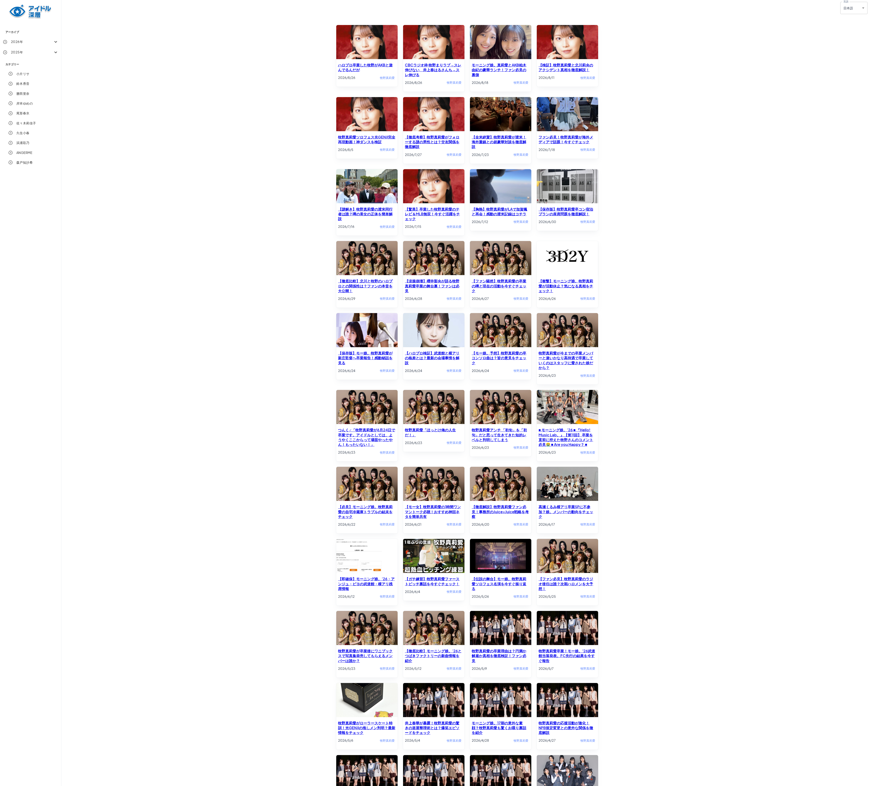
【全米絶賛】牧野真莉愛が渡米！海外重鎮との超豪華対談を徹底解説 (499, 142)
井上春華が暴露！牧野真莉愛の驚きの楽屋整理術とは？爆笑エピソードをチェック (432, 728)
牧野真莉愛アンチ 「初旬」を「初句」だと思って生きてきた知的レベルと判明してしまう (499, 434)
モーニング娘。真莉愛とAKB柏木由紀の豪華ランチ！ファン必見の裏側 (499, 70)
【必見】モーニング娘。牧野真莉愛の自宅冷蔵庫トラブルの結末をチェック (365, 511)
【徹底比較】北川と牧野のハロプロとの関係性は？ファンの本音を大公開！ (365, 286)
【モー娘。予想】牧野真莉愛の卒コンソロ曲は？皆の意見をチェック (499, 358)
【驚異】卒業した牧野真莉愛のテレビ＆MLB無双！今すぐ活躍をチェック (432, 214)
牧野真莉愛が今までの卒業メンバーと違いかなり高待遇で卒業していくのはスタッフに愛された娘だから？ (566, 360)
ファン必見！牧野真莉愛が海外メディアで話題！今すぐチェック (566, 139)
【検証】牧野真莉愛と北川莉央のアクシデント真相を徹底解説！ (566, 67)
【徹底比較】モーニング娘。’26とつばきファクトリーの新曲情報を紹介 (433, 655)
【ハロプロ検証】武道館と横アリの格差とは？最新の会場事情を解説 (432, 358)
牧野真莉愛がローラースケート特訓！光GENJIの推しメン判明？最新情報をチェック (366, 728)
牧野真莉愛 (387, 78)
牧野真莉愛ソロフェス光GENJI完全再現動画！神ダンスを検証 (366, 139)
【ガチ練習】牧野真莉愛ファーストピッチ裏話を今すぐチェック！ (432, 581)
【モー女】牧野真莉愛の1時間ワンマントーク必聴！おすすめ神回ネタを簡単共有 (433, 511)
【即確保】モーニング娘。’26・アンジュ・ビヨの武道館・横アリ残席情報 (366, 583)
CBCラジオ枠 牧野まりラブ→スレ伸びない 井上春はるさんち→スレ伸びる (433, 70)
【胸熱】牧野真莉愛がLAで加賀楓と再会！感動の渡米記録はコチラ (499, 211)
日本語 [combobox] (848, 8)
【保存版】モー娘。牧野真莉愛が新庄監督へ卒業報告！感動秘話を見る (365, 358)
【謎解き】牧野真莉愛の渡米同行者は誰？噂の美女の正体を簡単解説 (365, 214)
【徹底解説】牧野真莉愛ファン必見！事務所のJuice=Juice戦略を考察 (500, 511)
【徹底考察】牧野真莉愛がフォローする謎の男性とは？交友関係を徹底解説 (432, 142)
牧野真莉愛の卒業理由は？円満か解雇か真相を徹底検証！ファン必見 (499, 655)
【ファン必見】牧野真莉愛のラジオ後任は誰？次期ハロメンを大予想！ (566, 583)
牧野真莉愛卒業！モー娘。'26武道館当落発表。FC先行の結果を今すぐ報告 (567, 655)
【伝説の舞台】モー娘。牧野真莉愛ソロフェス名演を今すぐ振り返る (499, 583)
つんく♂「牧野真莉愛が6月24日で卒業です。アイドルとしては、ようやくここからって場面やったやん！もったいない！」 (366, 437)
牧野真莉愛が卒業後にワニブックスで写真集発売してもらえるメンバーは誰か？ (365, 655)
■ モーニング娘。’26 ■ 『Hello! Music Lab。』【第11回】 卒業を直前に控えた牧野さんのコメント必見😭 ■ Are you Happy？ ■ (566, 437)
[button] (30, 42)
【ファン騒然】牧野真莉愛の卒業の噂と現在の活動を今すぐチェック (499, 286)
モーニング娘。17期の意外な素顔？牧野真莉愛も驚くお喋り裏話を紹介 (499, 728)
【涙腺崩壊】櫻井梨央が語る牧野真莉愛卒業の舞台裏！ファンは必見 (432, 286)
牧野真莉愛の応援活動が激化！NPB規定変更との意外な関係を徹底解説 (566, 728)
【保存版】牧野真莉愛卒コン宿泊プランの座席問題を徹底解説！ (566, 211)
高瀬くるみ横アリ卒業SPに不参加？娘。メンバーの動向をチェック (566, 511)
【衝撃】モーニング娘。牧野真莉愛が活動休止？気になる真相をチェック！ (566, 286)
